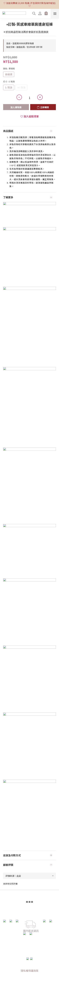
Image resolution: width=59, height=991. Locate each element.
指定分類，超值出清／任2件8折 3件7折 (24, 46)
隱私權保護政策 (29, 970)
